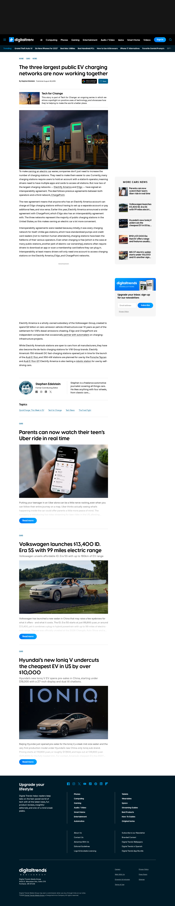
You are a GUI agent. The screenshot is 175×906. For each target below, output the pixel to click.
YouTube (84, 783)
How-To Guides (128, 816)
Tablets (125, 794)
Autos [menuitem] (121, 40)
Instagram (73, 783)
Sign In (160, 39)
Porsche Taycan (98, 357)
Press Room (143, 874)
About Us (78, 833)
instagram (41, 392)
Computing (79, 798)
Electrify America (63, 186)
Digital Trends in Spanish (132, 846)
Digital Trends (18, 43)
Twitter (79, 783)
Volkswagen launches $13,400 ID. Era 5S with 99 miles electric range (140, 208)
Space (125, 803)
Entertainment (80, 816)
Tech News (70, 410)
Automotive (79, 821)
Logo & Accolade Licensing (85, 851)
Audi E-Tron (32, 357)
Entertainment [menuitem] (90, 40)
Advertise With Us (81, 842)
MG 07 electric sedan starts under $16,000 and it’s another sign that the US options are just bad (140, 257)
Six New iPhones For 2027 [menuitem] (46, 48)
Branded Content (129, 837)
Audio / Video (80, 807)
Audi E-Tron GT (31, 361)
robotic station (83, 361)
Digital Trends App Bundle (132, 851)
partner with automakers (76, 334)
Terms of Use (119, 884)
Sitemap (142, 879)
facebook (37, 392)
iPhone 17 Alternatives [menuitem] (130, 48)
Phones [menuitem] (64, 40)
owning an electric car (39, 171)
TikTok (90, 783)
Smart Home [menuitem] (133, 40)
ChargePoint (58, 194)
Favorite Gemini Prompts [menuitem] (153, 48)
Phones (77, 794)
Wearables (127, 798)
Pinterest (95, 783)
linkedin (46, 392)
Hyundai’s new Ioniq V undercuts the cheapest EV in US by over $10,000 (140, 224)
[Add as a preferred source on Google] (89, 81)
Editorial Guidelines (82, 846)
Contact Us (78, 837)
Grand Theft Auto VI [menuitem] (23, 48)
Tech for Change (52, 93)
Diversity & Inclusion (122, 879)
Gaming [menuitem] (75, 40)
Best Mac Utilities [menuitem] (67, 48)
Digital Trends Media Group (34, 895)
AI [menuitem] (41, 40)
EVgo (79, 186)
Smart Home (79, 812)
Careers (117, 869)
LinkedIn (101, 783)
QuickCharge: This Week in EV (31, 410)
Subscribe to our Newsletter (133, 833)
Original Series (128, 821)
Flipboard (106, 783)
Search (170, 39)
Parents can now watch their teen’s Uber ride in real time (139, 191)
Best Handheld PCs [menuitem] (86, 48)
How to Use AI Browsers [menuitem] (107, 48)
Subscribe (145, 305)
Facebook (68, 783)
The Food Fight (85, 410)
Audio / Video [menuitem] (108, 40)
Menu (4, 39)
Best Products (128, 812)
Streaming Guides (130, 807)
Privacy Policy (124, 311)
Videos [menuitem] (147, 40)
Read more (27, 520)
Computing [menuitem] (51, 40)
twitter (50, 392)
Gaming (77, 803)
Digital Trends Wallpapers (132, 842)
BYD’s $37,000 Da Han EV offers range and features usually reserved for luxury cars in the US (139, 241)
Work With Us (120, 874)
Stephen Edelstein (28, 81)
